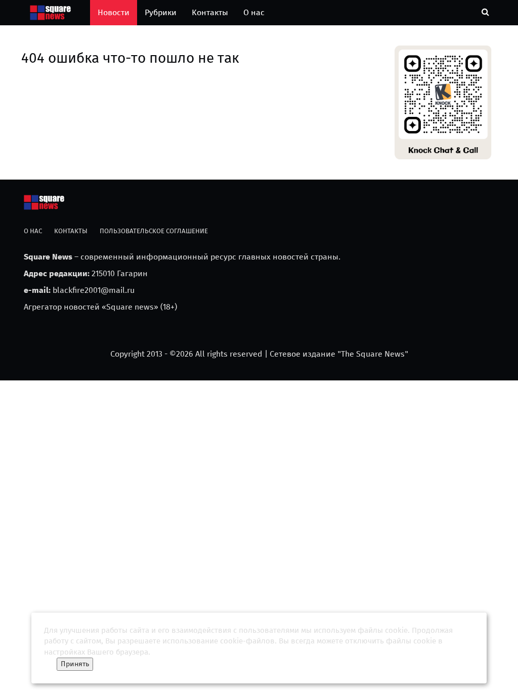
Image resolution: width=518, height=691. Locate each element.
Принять (75, 664)
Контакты (210, 12)
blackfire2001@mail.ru (94, 290)
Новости (114, 12)
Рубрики (161, 12)
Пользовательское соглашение (154, 231)
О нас (254, 12)
